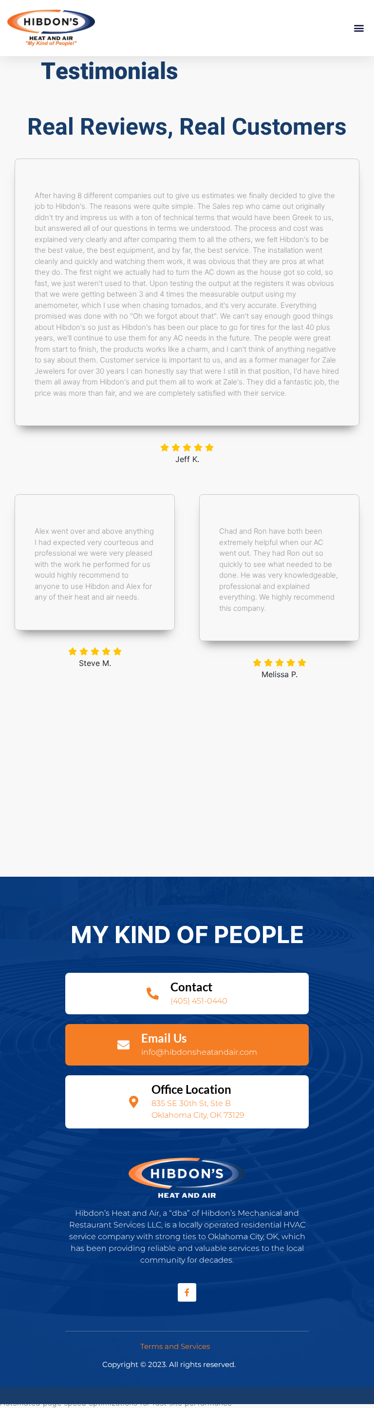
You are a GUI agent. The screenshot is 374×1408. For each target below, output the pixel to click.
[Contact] (153, 993)
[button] (359, 28)
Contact (191, 987)
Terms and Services (175, 1346)
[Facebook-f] (187, 1292)
